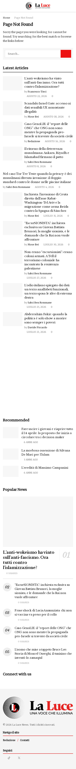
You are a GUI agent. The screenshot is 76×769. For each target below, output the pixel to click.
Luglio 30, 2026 (53, 244)
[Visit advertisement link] (38, 376)
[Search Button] (71, 6)
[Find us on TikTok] (9, 758)
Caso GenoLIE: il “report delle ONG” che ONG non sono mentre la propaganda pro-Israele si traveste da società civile (43, 632)
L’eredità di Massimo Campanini (44, 467)
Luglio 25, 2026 (36, 306)
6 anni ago (30, 442)
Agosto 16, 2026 (54, 141)
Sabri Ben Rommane (40, 162)
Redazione (34, 141)
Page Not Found (23, 17)
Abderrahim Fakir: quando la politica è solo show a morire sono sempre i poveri (45, 318)
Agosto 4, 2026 (44, 187)
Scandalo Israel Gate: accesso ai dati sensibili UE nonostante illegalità (47, 107)
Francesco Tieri (37, 91)
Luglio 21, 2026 (36, 331)
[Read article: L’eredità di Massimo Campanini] (11, 471)
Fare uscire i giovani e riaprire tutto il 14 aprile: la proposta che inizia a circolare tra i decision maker (47, 433)
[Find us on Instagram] (4, 758)
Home (6, 17)
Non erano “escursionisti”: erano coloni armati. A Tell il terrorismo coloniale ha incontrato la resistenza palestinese (48, 260)
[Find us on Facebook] (14, 758)
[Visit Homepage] (38, 6)
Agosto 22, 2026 (36, 96)
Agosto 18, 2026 (53, 116)
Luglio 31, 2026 (53, 215)
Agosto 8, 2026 (36, 166)
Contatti (24, 740)
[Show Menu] (4, 6)
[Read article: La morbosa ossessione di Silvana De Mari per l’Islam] (11, 454)
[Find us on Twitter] (19, 758)
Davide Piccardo (37, 327)
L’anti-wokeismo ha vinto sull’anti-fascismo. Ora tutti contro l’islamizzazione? (44, 82)
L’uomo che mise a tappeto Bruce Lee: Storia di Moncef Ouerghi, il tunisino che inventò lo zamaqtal (43, 654)
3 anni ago (30, 459)
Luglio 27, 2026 (36, 277)
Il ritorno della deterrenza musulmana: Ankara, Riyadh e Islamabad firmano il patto (46, 153)
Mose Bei (33, 116)
